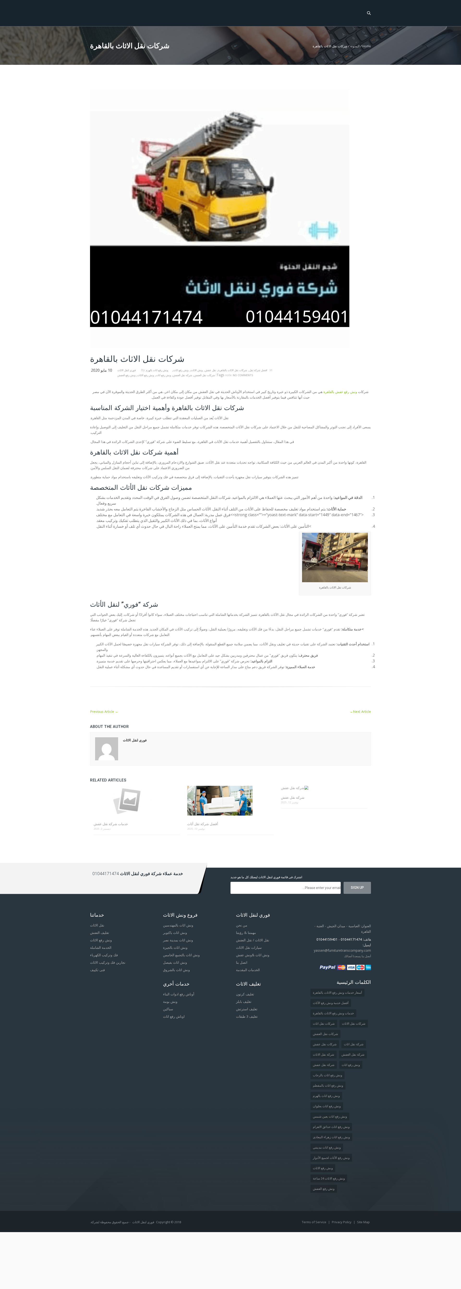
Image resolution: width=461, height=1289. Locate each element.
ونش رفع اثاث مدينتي (327, 1147)
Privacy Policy (342, 1222)
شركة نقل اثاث (354, 1044)
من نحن (241, 925)
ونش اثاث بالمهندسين (178, 925)
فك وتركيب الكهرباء (104, 955)
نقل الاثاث (97, 925)
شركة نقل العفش (182, 375)
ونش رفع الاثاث (145, 375)
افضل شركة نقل (258, 370)
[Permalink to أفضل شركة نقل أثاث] (230, 801)
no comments (243, 375)
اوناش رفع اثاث (174, 1016)
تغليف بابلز (243, 1001)
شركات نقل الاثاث (353, 1023)
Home (366, 46)
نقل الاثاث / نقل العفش (252, 940)
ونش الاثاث (197, 370)
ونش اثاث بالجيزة (175, 947)
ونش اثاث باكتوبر (175, 932)
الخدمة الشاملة (100, 947)
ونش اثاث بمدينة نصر (178, 940)
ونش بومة (170, 1001)
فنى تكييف (97, 970)
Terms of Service (314, 1222)
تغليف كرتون (245, 994)
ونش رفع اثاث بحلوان (327, 1106)
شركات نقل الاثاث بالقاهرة (232, 370)
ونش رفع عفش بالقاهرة (340, 391)
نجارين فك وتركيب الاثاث (107, 962)
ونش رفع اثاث (180, 370)
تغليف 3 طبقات (247, 1016)
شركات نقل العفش (204, 375)
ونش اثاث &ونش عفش (252, 955)
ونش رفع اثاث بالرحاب (327, 1075)
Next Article (360, 711)
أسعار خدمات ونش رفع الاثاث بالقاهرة (337, 992)
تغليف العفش (99, 932)
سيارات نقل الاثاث (249, 947)
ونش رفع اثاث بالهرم (157, 370)
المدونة (355, 46)
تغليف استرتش (246, 1009)
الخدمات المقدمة (248, 970)
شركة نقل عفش (292, 797)
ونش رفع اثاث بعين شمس (330, 1116)
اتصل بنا (241, 962)
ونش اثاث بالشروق (176, 970)
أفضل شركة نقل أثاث (202, 824)
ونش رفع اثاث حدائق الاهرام (331, 1127)
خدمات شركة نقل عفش (111, 824)
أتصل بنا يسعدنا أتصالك (357, 956)
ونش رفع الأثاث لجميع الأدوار (331, 1158)
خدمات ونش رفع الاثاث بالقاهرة (333, 1013)
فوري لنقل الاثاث (126, 370)
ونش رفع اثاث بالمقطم (328, 1085)
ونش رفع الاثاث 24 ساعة (329, 1178)
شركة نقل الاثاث (323, 1054)
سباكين (168, 1009)
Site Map (363, 1222)
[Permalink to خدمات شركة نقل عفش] (137, 801)
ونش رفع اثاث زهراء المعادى (331, 1137)
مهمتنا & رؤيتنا (246, 932)
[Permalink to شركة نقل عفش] (324, 788)
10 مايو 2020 (101, 370)
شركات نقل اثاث (324, 1023)
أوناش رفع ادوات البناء (178, 994)
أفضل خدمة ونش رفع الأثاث (331, 1003)
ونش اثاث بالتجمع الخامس (181, 955)
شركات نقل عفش (325, 1044)
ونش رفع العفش (126, 375)
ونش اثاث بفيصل (175, 962)
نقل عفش (210, 370)
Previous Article (104, 711)
